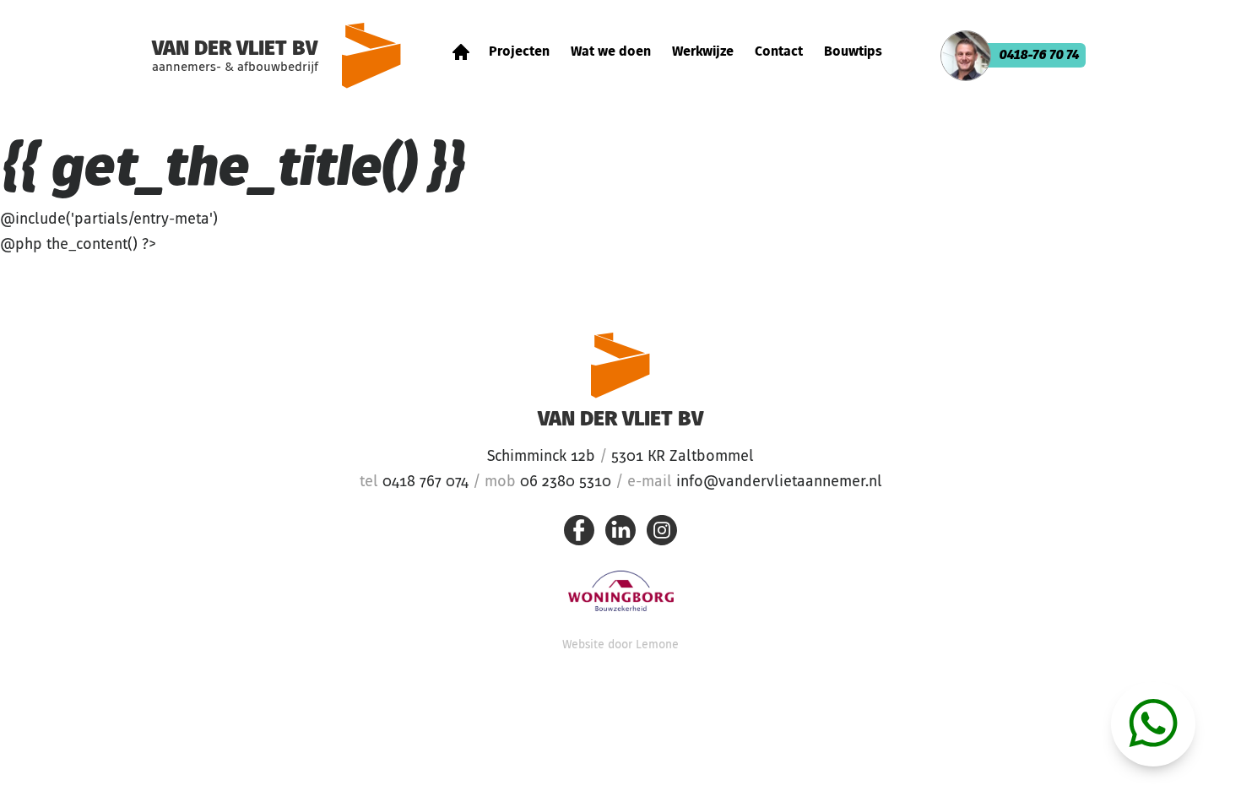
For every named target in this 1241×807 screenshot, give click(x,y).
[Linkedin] (620, 534)
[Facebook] (579, 534)
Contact (779, 52)
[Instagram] (662, 534)
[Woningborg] (621, 591)
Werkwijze (703, 52)
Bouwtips (853, 52)
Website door (620, 645)
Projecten (519, 52)
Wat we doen (611, 52)
